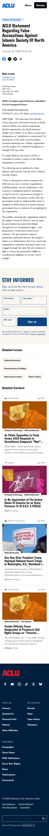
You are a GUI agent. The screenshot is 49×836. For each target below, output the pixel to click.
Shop (30, 713)
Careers (6, 708)
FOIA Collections (11, 758)
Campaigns (8, 747)
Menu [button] (28, 5)
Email (6, 309)
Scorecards (8, 780)
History (6, 724)
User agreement (8, 804)
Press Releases (11, 19)
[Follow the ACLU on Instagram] (19, 684)
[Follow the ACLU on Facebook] (5, 684)
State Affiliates (10, 730)
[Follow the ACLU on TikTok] (26, 684)
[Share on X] (9, 59)
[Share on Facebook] (4, 59)
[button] (15, 59)
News (5, 769)
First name (8, 298)
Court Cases (8, 752)
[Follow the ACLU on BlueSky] (41, 684)
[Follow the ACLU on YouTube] (12, 684)
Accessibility (25, 807)
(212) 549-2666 (8, 80)
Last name (27, 298)
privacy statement (38, 334)
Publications (8, 774)
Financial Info (9, 719)
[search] (43, 818)
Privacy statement (26, 804)
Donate (40, 5)
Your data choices (9, 807)
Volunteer (32, 724)
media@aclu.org (8, 77)
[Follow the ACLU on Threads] (33, 684)
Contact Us (8, 713)
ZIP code (7, 320)
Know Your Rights (11, 763)
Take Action (33, 719)
